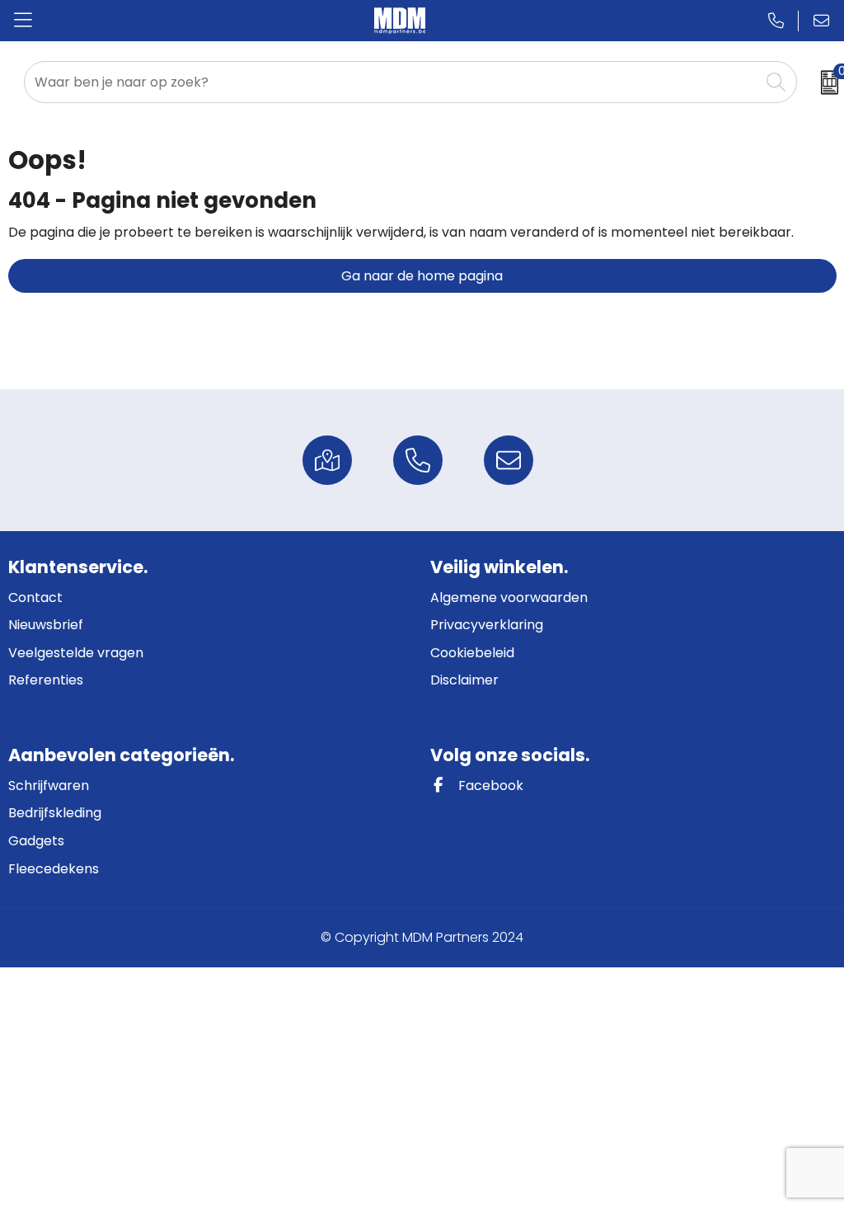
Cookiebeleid (472, 652)
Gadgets (36, 840)
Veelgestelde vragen (75, 652)
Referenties (45, 679)
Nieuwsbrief (45, 624)
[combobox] (391, 82)
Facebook (489, 785)
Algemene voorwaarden (509, 597)
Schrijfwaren (48, 785)
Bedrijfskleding (54, 812)
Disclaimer (464, 679)
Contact (35, 597)
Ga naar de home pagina (422, 275)
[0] (825, 82)
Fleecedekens (53, 868)
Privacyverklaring (486, 624)
